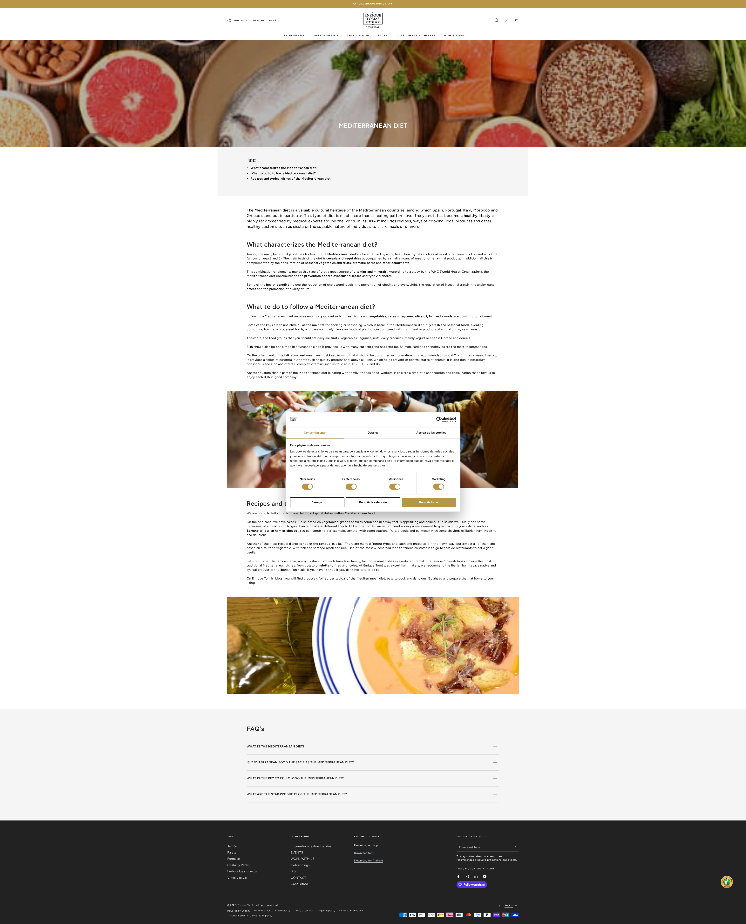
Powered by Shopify (238, 910)
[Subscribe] (516, 847)
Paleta (232, 852)
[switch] (351, 487)
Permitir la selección (373, 502)
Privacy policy (282, 910)
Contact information (351, 910)
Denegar (317, 502)
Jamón (232, 846)
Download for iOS (365, 853)
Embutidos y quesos (242, 871)
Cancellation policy (261, 915)
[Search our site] (496, 20)
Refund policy (262, 910)
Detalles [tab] (373, 432)
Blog (294, 871)
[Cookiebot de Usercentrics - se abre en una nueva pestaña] (439, 420)
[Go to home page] (373, 20)
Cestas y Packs (238, 865)
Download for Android (368, 860)
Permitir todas (428, 502)
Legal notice (238, 915)
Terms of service (304, 910)
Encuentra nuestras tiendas (311, 846)
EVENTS (297, 852)
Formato (233, 858)
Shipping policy (326, 910)
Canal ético (299, 884)
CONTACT (298, 878)
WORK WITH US (303, 858)
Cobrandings (300, 865)
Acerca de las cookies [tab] (431, 432)
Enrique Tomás (246, 905)
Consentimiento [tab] (315, 432)
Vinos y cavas (237, 878)
